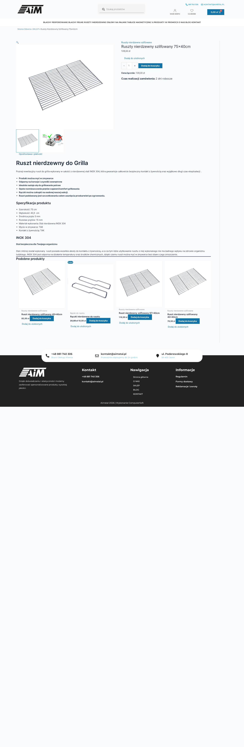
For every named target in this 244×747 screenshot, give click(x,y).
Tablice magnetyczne (139, 22)
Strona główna (24, 29)
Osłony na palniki (117, 22)
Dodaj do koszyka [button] (42, 318)
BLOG (188, 22)
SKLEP (36, 29)
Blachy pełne (75, 22)
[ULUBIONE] (191, 10)
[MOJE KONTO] (175, 10)
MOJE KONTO (175, 14)
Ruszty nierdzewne (95, 22)
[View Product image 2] (52, 140)
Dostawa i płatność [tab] (32, 154)
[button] (65, 42)
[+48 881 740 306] (47, 356)
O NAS (182, 22)
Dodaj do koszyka (150, 65)
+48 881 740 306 (61, 354)
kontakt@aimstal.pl (113, 354)
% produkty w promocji (165, 22)
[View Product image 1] (27, 140)
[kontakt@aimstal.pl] (97, 356)
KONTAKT (196, 22)
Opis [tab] (21, 154)
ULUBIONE (192, 14)
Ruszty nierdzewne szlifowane (136, 42)
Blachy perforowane (55, 22)
